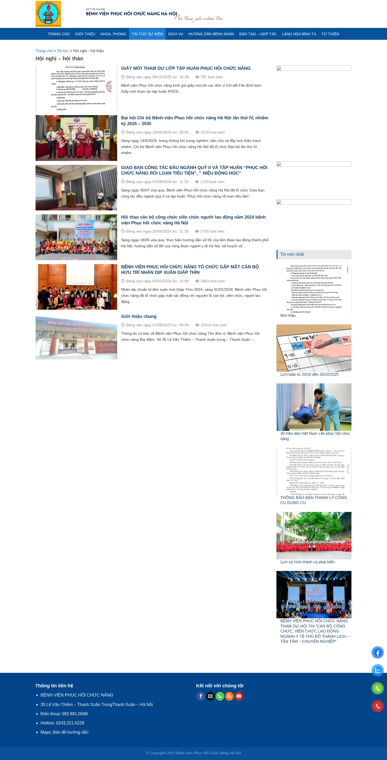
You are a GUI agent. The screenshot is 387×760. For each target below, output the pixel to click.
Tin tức (63, 50)
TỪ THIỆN (330, 34)
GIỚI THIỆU (85, 34)
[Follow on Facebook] (200, 696)
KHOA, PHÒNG (113, 34)
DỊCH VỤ (175, 34)
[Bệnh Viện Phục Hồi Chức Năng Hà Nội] (56, 14)
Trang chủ (44, 50)
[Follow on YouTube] (239, 696)
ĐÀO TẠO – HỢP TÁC (258, 34)
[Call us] (220, 696)
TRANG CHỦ (59, 34)
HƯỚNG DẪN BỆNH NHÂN (211, 34)
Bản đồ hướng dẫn (70, 732)
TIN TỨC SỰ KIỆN (147, 34)
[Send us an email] (210, 696)
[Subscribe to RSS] (229, 696)
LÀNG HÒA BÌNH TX (299, 34)
